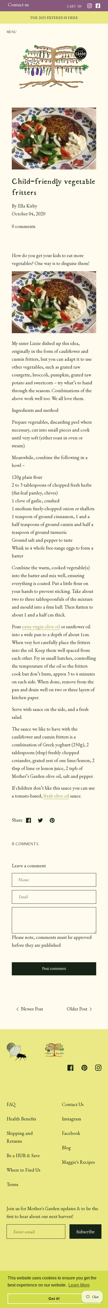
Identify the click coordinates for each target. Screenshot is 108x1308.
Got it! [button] (54, 1298)
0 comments (23, 226)
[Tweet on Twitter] (40, 820)
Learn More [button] (79, 1285)
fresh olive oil (56, 796)
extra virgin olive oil (41, 627)
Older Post (77, 1009)
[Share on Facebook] (28, 820)
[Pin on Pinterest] (52, 820)
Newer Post (31, 1009)
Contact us (18, 5)
